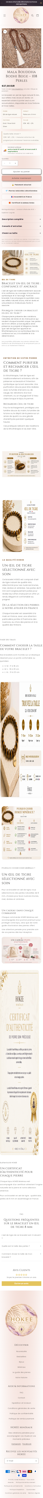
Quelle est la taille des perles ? (21, 1246)
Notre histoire (21, 1377)
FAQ (21, 1392)
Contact (21, 1398)
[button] (4, 15)
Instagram (16, 1444)
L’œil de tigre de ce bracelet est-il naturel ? (21, 1236)
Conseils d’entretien (21, 226)
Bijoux (21, 1362)
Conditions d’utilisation (33, 1486)
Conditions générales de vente (21, 1408)
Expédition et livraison (21, 1403)
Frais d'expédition (17, 89)
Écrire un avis (21, 1283)
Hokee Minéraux (19, 1480)
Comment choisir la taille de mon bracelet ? (21, 1255)
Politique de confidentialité (21, 1413)
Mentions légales (34, 1493)
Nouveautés (21, 1351)
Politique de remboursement (21, 1419)
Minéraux (21, 1367)
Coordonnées (30, 1489)
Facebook (26, 1444)
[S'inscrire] (35, 1461)
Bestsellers (21, 1356)
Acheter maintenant (21, 178)
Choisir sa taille (21, 233)
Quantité (5, 159)
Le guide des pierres (22, 1372)
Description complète (21, 219)
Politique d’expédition (17, 1489)
